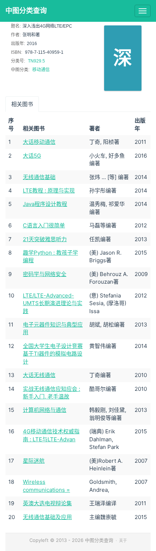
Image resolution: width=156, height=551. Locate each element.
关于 (123, 540)
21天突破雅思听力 (45, 239)
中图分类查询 (26, 11)
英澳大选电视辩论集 (47, 503)
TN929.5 (36, 61)
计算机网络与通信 (44, 409)
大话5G (32, 155)
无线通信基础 (39, 177)
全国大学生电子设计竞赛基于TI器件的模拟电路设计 (53, 354)
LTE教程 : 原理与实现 (49, 190)
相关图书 (22, 104)
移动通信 (41, 69)
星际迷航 (34, 460)
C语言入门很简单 (44, 225)
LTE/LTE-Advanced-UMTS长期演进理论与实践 (52, 303)
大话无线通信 (39, 375)
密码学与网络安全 (44, 274)
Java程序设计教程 (45, 203)
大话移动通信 (39, 141)
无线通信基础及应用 (47, 517)
